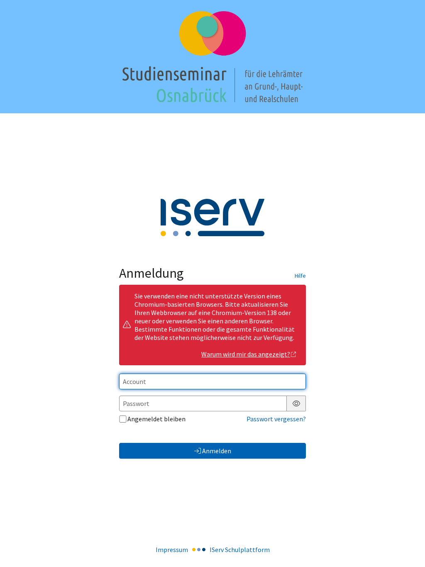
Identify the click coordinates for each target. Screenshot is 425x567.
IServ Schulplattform (240, 549)
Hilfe (300, 275)
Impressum (172, 549)
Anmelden (216, 451)
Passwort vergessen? (276, 419)
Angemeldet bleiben (156, 419)
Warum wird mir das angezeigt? (245, 354)
